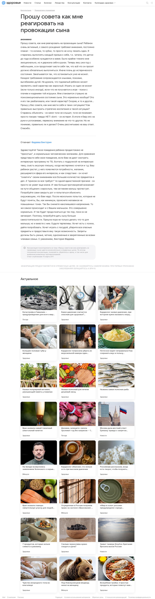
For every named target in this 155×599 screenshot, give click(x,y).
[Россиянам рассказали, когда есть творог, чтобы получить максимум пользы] (116, 458)
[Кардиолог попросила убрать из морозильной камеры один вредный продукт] (77, 342)
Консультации (26, 10)
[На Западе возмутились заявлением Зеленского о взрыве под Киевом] (39, 458)
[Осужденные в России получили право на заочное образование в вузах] (77, 497)
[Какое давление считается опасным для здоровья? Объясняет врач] (77, 304)
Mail (3, 597)
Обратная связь (97, 597)
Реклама (21, 597)
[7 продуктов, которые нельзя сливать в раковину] (39, 536)
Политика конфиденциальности (139, 597)
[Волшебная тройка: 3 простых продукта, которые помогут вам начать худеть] (116, 574)
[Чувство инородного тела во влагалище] (39, 574)
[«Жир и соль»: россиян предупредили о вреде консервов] (116, 497)
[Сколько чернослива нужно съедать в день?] (77, 536)
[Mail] (3, 3)
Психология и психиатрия (45, 10)
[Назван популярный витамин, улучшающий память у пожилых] (39, 381)
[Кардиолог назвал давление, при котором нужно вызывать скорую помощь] (116, 304)
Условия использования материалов (77, 597)
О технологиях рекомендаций (115, 597)
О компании (11, 597)
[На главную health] (13, 3)
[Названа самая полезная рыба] (116, 381)
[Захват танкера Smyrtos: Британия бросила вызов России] (116, 536)
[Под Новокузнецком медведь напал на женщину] (77, 574)
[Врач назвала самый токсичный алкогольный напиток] (39, 420)
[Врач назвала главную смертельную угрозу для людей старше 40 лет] (39, 497)
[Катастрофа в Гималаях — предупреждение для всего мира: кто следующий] (39, 304)
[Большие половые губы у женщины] (39, 342)
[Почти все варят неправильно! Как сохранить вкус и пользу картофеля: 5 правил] (116, 342)
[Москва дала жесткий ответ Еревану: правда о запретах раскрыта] (116, 420)
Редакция (58, 597)
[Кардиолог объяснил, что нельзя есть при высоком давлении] (77, 458)
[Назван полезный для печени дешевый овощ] (77, 381)
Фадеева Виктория (41, 142)
